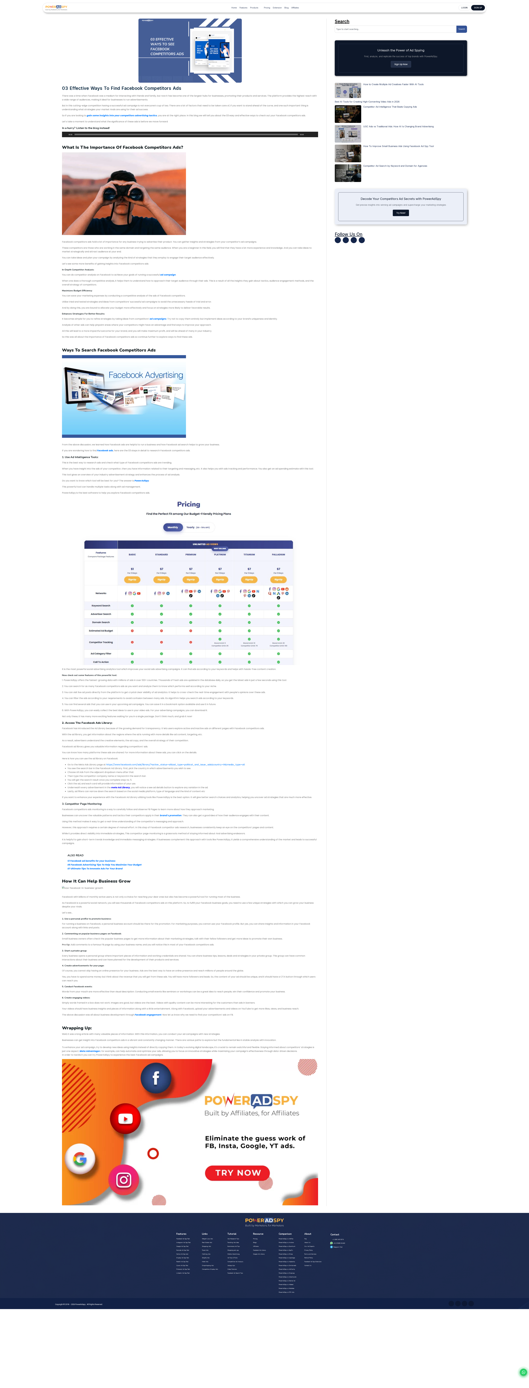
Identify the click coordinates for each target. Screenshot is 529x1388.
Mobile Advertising (233, 1254)
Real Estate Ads (207, 1242)
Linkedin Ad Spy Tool (183, 1273)
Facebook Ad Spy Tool (183, 1239)
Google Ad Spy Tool (182, 1246)
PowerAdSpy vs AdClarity (287, 1269)
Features (243, 7)
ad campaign (168, 274)
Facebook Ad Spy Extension (313, 1262)
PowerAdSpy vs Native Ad (287, 1281)
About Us (307, 1242)
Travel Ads (205, 1250)
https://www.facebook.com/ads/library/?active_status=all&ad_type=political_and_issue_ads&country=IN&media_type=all (175, 764)
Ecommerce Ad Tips (233, 1246)
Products (254, 7)
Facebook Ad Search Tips (235, 1273)
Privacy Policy (308, 1250)
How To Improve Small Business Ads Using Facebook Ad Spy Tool (398, 146)
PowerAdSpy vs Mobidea (286, 1288)
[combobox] (395, 29)
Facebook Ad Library (259, 1250)
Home (234, 7)
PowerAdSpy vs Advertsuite (287, 1277)
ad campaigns (158, 318)
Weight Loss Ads (207, 1239)
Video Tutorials (232, 1269)
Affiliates (295, 7)
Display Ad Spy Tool (182, 1258)
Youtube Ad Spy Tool (182, 1250)
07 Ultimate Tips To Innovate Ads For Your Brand (95, 868)
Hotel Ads (205, 1262)
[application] (190, 134)
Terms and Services (310, 1254)
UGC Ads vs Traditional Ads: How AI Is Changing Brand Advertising (398, 126)
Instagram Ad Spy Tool (183, 1242)
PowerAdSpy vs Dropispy (287, 1273)
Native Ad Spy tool (182, 1254)
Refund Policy (308, 1258)
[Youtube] (346, 240)
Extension (277, 7)
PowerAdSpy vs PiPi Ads (286, 1292)
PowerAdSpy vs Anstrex (286, 1242)
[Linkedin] (354, 240)
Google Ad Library (259, 1254)
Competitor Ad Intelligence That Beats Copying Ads (390, 106)
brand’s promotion (171, 815)
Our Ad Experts (309, 1246)
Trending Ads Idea (233, 1242)
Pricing (267, 7)
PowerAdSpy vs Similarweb (287, 1266)
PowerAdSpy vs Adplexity (287, 1262)
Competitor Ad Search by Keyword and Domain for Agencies (395, 165)
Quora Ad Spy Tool (182, 1266)
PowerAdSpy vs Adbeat (286, 1285)
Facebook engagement (148, 1014)
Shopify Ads (206, 1258)
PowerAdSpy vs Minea (286, 1254)
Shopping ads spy (233, 1250)
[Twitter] (338, 240)
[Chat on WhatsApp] (523, 1372)
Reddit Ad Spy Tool (182, 1262)
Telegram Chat (337, 1247)
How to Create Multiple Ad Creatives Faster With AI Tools (393, 84)
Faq (305, 1239)
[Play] (65, 134)
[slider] (313, 134)
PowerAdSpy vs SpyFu (286, 1250)
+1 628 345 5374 (338, 1239)
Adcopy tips (231, 1266)
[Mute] (306, 134)
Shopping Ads (206, 1246)
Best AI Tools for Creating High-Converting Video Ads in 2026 (367, 101)
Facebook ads (105, 450)
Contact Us (307, 1266)
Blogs (255, 1242)
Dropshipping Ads (208, 1266)
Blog (286, 7)
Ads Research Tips (233, 1239)
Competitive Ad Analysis (235, 1262)
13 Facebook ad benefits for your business (91, 860)
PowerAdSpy (141, 480)
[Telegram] (362, 240)
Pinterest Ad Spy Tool (183, 1269)
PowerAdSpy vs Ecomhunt (287, 1246)
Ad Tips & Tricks (232, 1258)
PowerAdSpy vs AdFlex (286, 1239)
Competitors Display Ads (210, 1269)
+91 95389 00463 (339, 1243)
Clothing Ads (206, 1254)
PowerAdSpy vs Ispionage (287, 1258)
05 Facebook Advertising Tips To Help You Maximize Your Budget (105, 864)
